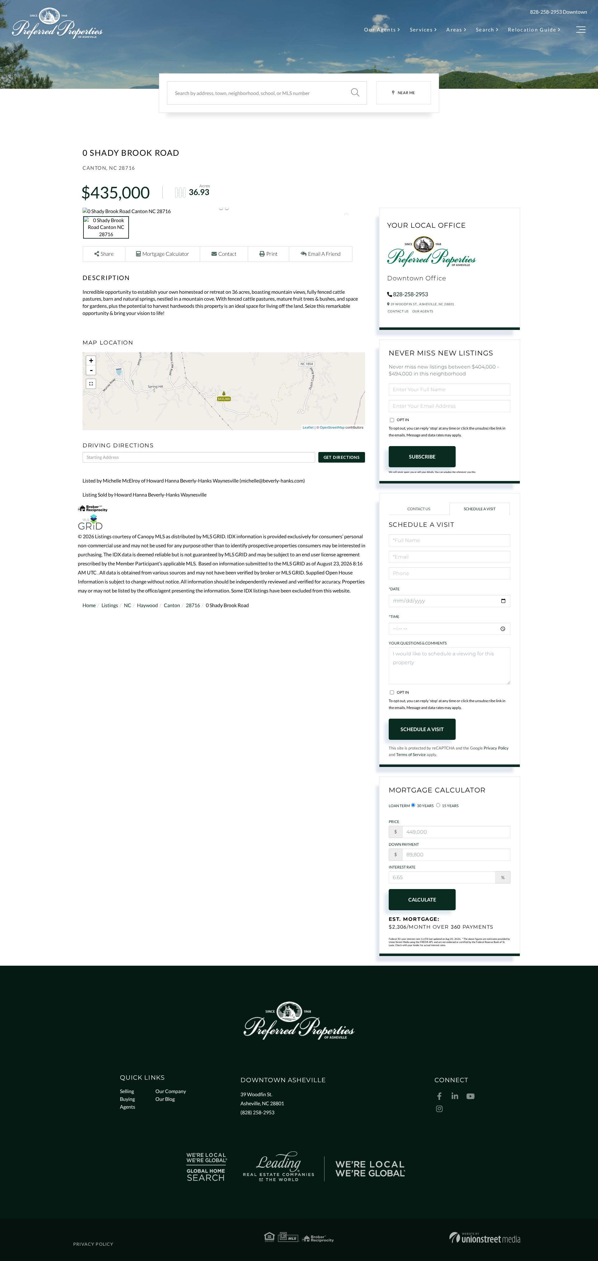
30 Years (425, 805)
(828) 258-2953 (257, 1112)
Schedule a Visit (480, 509)
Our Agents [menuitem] (380, 29)
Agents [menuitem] (127, 1107)
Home (89, 605)
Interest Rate (402, 867)
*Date (394, 589)
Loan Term (399, 805)
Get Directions (342, 457)
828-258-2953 (546, 12)
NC (127, 605)
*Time (394, 616)
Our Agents (422, 311)
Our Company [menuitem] (170, 1091)
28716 (193, 605)
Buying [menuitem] (127, 1099)
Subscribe (422, 456)
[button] (355, 93)
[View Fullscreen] (91, 383)
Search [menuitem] (485, 29)
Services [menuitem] (421, 29)
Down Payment (404, 844)
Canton (172, 605)
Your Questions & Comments (418, 643)
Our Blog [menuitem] (165, 1099)
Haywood (147, 605)
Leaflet (308, 427)
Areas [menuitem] (454, 29)
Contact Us (398, 311)
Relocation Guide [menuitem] (532, 29)
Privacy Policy (496, 747)
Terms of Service (411, 754)
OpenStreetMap (332, 427)
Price (394, 821)
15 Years (449, 805)
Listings (110, 605)
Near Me (406, 92)
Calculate (422, 899)
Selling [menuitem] (127, 1091)
